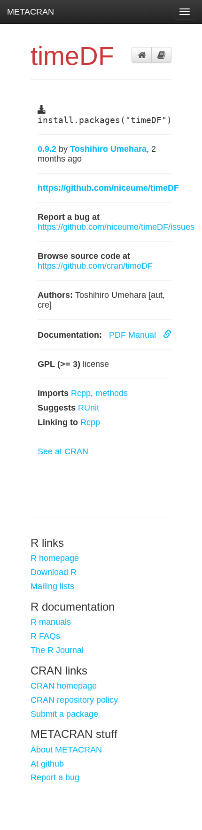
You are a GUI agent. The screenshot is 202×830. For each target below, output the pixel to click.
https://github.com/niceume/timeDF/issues (116, 227)
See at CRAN (63, 451)
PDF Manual (133, 335)
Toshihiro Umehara (108, 149)
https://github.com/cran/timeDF (95, 266)
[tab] (142, 55)
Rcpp (81, 393)
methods (111, 393)
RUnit (88, 407)
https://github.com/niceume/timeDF (108, 188)
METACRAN (30, 11)
